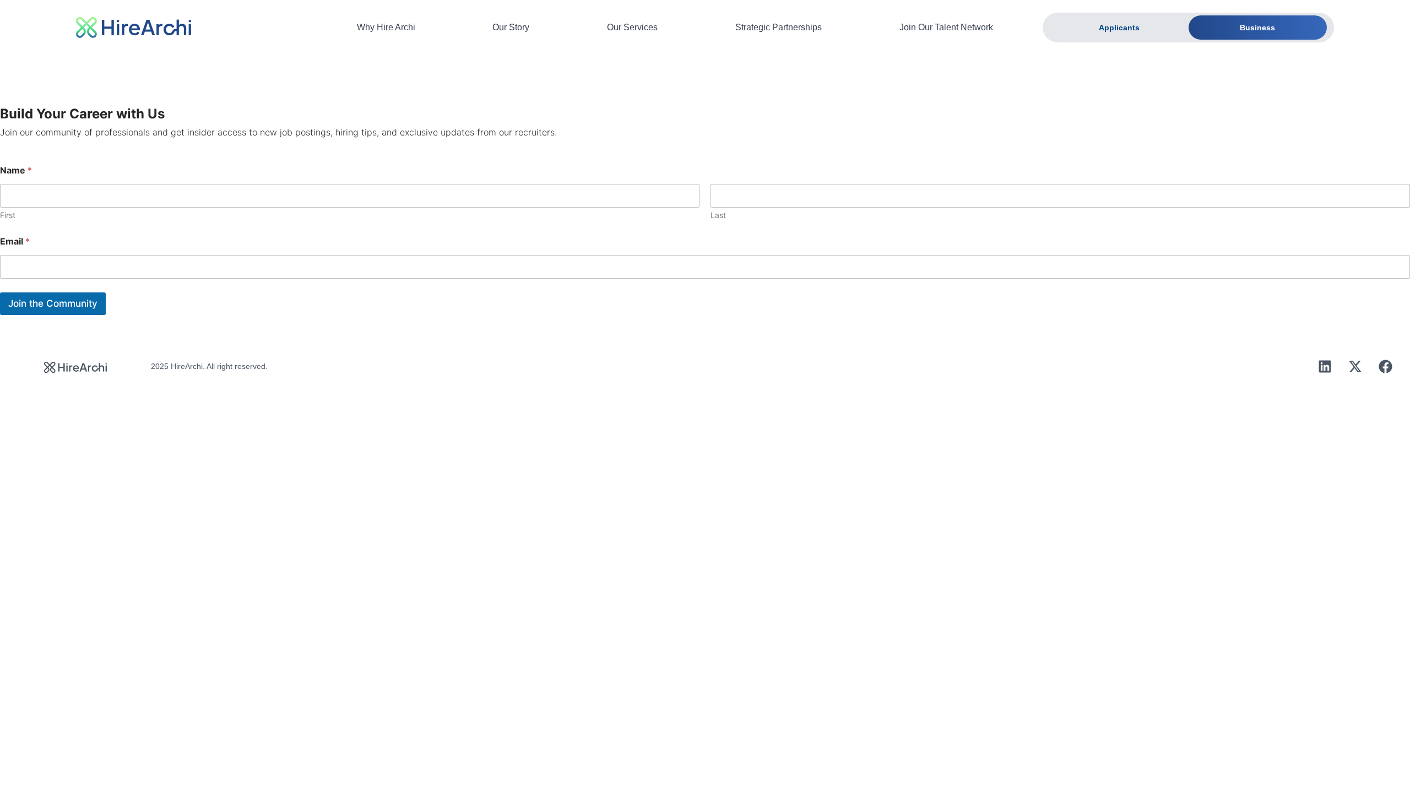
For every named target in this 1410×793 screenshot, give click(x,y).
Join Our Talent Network (946, 27)
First (7, 215)
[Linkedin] (1324, 366)
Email (15, 241)
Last (718, 215)
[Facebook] (1385, 366)
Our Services (632, 27)
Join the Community (52, 303)
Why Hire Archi (386, 27)
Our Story (510, 27)
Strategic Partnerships (778, 27)
